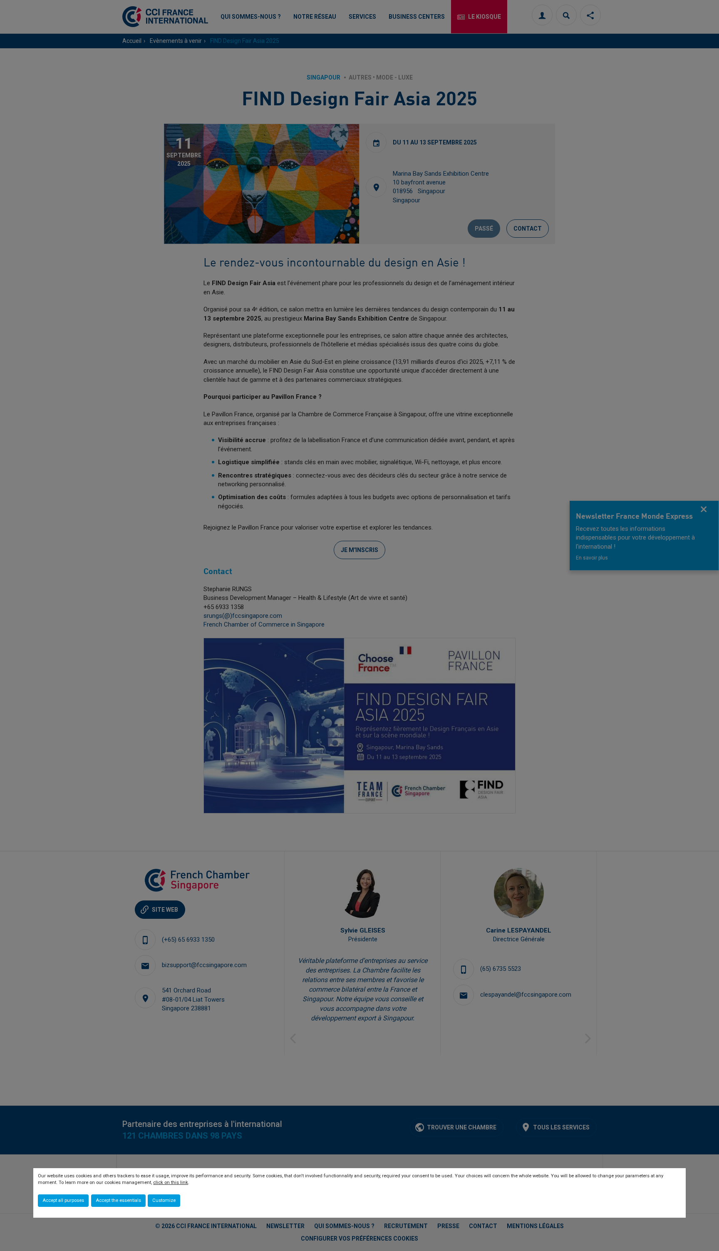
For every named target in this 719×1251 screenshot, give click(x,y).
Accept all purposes (63, 1200)
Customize (164, 1200)
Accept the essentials (118, 1200)
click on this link (170, 1182)
